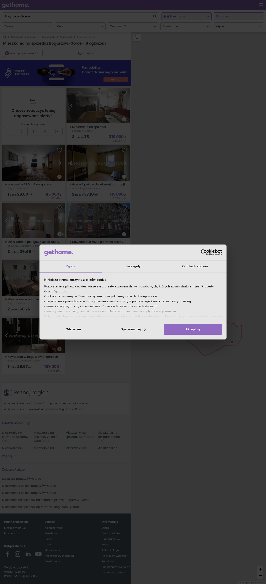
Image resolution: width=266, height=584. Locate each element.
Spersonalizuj (131, 329)
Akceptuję (193, 329)
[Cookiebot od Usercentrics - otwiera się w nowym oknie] (204, 252)
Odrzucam (73, 329)
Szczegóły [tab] (133, 266)
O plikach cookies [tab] (195, 266)
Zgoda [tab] (70, 266)
